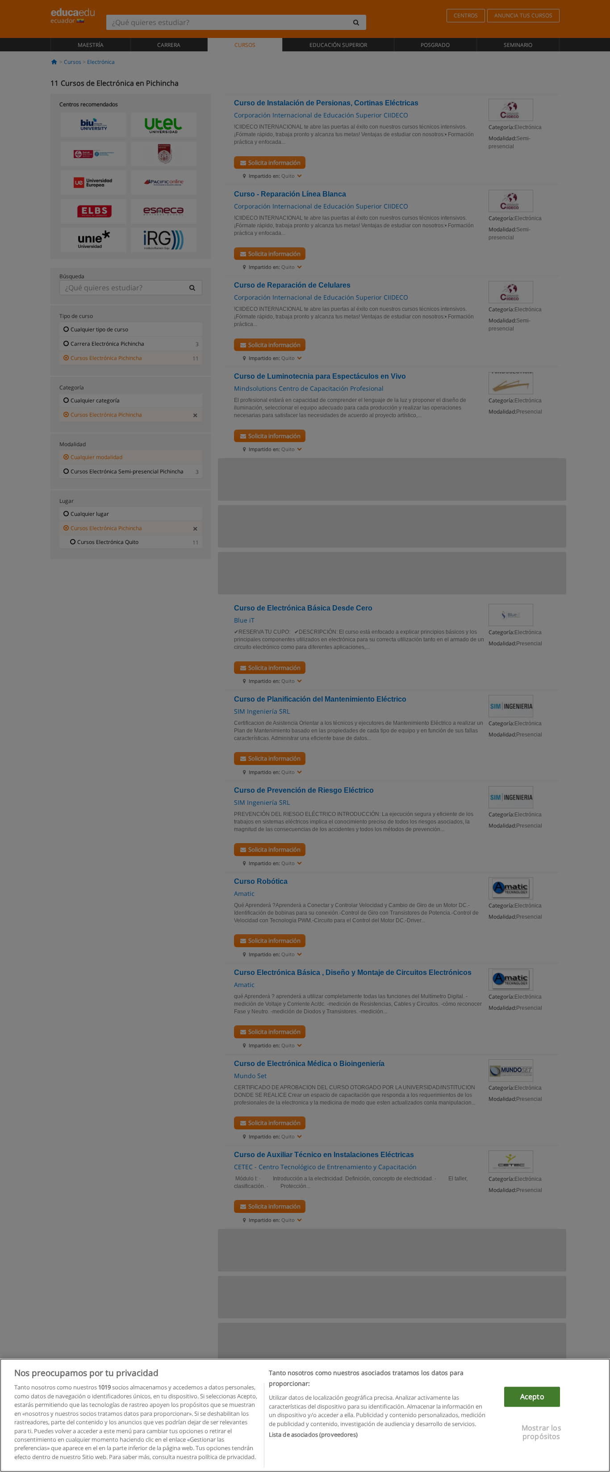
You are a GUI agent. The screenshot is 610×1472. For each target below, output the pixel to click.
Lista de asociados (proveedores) (313, 1434)
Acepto (532, 1396)
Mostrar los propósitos (541, 1432)
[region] (305, 1415)
